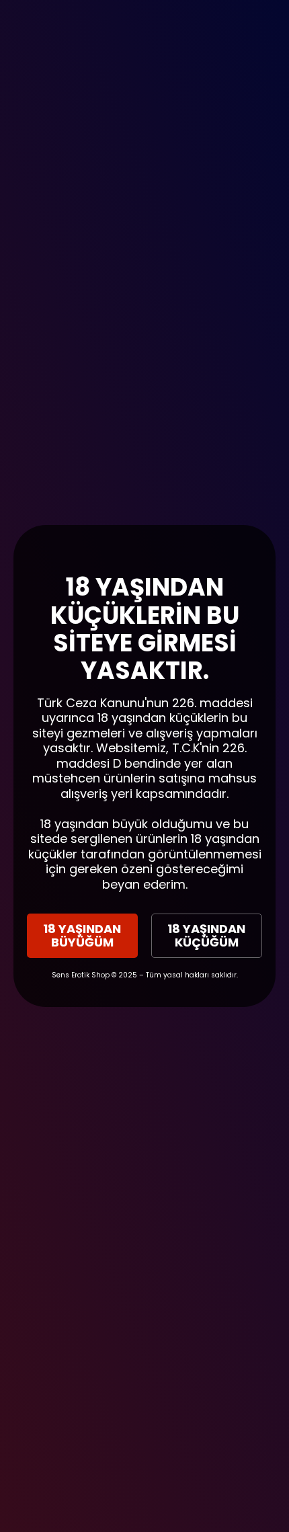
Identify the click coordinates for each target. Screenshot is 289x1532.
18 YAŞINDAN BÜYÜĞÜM (82, 935)
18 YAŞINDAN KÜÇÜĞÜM (206, 935)
